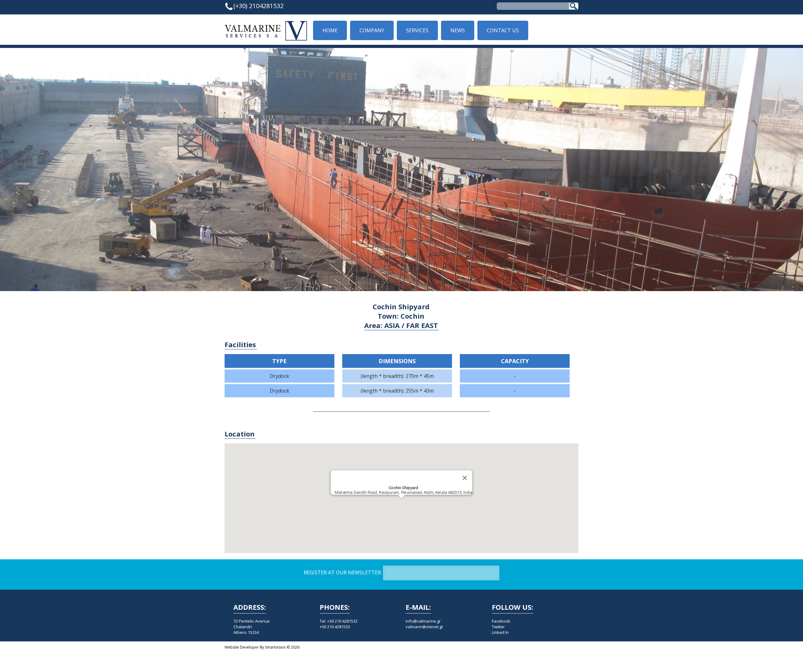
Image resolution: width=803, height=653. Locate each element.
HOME (330, 30)
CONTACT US (503, 30)
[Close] (464, 477)
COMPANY (371, 30)
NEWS (457, 30)
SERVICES (417, 30)
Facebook (501, 621)
